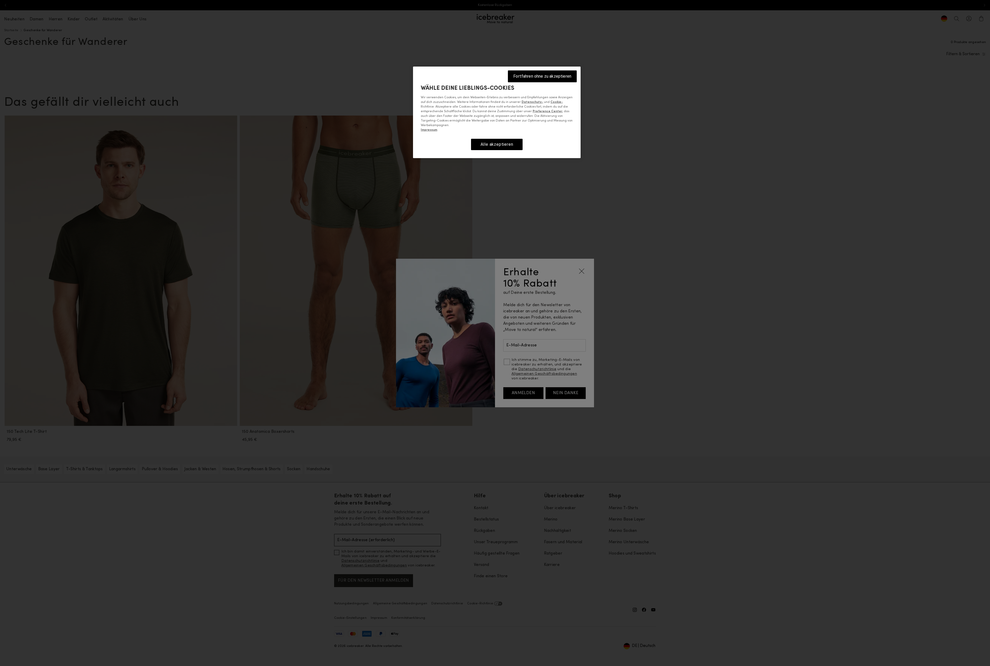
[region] (497, 112)
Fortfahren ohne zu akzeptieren (542, 76)
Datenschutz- (532, 102)
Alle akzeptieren (497, 144)
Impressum (429, 130)
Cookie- (556, 102)
